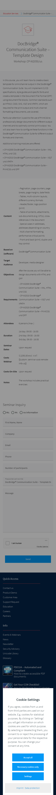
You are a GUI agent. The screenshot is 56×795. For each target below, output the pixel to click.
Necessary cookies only (28, 766)
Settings (28, 776)
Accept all (28, 757)
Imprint (19, 787)
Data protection (32, 787)
